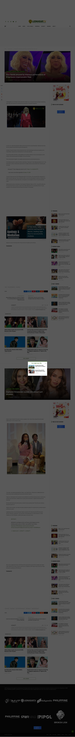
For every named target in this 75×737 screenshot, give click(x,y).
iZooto (46, 374)
